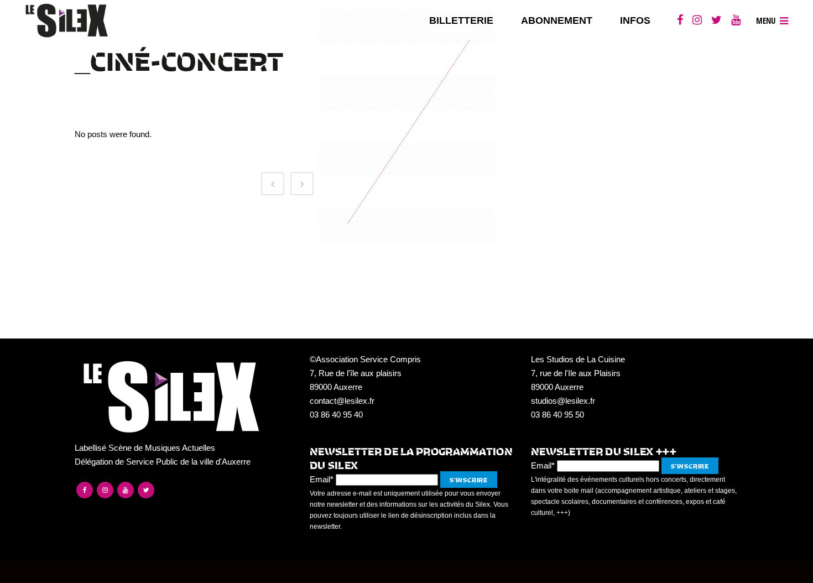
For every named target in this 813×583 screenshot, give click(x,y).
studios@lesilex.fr (563, 400)
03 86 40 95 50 (557, 414)
